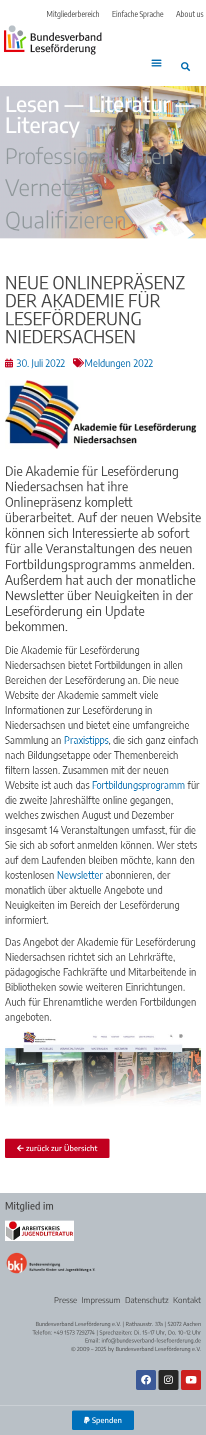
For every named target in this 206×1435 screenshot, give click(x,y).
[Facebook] (146, 1380)
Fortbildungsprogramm (138, 784)
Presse (65, 1300)
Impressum (101, 1300)
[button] (156, 62)
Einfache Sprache (138, 14)
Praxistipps (86, 739)
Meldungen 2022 (118, 362)
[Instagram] (168, 1380)
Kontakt (187, 1300)
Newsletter (80, 874)
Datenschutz (146, 1300)
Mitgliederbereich (73, 14)
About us (190, 14)
